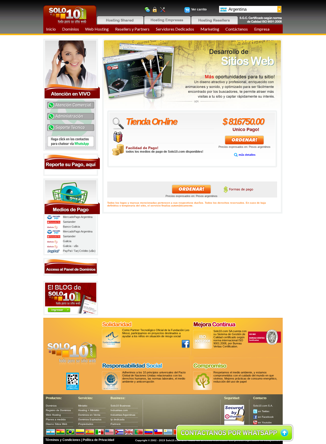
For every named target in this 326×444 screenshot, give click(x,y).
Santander (69, 221)
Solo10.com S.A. (263, 405)
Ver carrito (199, 9)
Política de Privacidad (98, 440)
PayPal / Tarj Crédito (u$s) (79, 250)
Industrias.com (119, 410)
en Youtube (264, 422)
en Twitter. (263, 411)
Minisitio (82, 405)
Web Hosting (97, 29)
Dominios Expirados (89, 419)
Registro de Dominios (58, 410)
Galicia (67, 241)
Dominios (70, 29)
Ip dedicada (118, 419)
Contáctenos (236, 29)
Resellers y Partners (132, 29)
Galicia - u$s (70, 245)
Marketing (209, 29)
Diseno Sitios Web (56, 424)
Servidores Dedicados (175, 29)
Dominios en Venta (89, 414)
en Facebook (265, 416)
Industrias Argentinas (123, 414)
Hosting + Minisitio (88, 410)
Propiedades (85, 424)
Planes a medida (56, 419)
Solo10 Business (120, 405)
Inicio (51, 29)
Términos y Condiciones (62, 440)
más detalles (246, 154)
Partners (115, 424)
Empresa (261, 29)
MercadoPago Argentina (77, 216)
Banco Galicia (71, 226)
